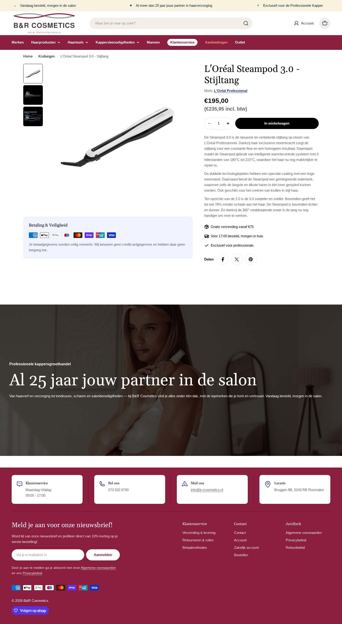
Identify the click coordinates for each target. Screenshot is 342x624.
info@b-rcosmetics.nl (207, 490)
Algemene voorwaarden (98, 568)
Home (28, 56)
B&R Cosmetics (35, 601)
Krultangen (46, 56)
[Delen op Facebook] (222, 259)
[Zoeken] (246, 23)
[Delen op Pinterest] (250, 259)
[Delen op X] (236, 259)
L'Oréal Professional (230, 91)
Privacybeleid (32, 573)
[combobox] (171, 23)
